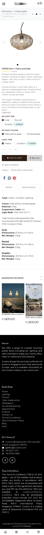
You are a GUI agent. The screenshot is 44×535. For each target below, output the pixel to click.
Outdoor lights (21, 11)
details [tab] (9, 187)
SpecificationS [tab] (28, 187)
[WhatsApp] (9, 178)
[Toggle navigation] (4, 4)
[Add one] (16, 149)
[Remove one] (4, 149)
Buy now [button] (36, 158)
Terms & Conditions (11, 418)
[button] (4, 42)
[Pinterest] (14, 178)
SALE (4, 426)
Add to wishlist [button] (11, 165)
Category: (5, 170)
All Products (7, 11)
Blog (4, 423)
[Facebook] (4, 178)
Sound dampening (11, 406)
